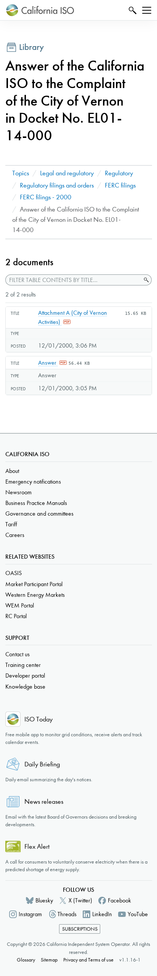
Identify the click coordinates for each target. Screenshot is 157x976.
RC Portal (16, 616)
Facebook (119, 900)
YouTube (138, 914)
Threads (67, 914)
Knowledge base (25, 686)
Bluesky (44, 900)
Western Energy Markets (35, 594)
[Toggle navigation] (146, 10)
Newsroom (18, 492)
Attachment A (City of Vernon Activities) (72, 317)
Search (132, 10)
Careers (14, 534)
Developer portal (25, 675)
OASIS (13, 573)
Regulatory (119, 173)
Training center (23, 664)
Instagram (30, 914)
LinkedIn (102, 914)
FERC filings (120, 185)
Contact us (17, 654)
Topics (20, 173)
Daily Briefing (42, 764)
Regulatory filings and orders (57, 185)
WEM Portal (19, 605)
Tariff (11, 524)
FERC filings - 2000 (45, 197)
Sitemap (49, 960)
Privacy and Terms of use (88, 960)
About (12, 470)
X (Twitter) (80, 900)
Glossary (26, 960)
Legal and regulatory (67, 173)
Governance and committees (39, 513)
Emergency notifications (33, 481)
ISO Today (38, 719)
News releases (43, 802)
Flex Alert (37, 847)
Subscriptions (80, 929)
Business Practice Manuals (36, 502)
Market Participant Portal (33, 584)
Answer (48, 362)
